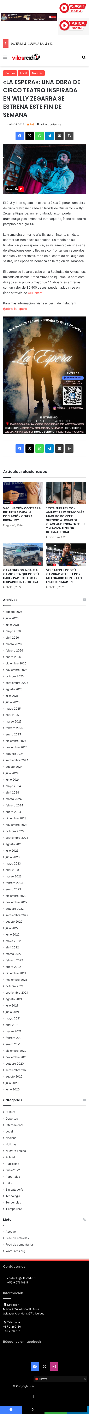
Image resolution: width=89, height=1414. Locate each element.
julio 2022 (12, 928)
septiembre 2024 (17, 760)
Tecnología (13, 1196)
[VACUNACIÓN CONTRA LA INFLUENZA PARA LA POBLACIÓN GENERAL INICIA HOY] (23, 493)
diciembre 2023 (16, 818)
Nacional (11, 1138)
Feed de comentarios (20, 1244)
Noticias (37, 73)
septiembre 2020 (17, 1070)
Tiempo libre (14, 1209)
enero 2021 (13, 1044)
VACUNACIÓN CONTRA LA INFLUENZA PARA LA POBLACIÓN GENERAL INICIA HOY (22, 514)
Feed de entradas (17, 1238)
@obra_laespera (15, 309)
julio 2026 (12, 618)
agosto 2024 (14, 766)
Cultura (10, 73)
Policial (10, 1157)
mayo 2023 (13, 863)
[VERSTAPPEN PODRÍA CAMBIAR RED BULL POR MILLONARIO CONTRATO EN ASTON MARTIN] (66, 554)
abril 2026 (12, 637)
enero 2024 (13, 812)
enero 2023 (13, 889)
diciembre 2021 (16, 973)
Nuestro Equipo (16, 1150)
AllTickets (35, 293)
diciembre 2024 (16, 741)
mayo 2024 (13, 786)
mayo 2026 (13, 631)
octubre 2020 (15, 1063)
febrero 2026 (14, 650)
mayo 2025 (13, 708)
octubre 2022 (15, 908)
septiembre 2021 (17, 992)
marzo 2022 (14, 954)
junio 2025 (12, 702)
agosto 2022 (14, 921)
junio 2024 (13, 779)
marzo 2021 (13, 1031)
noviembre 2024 (17, 747)
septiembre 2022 (17, 915)
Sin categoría (14, 1189)
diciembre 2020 (16, 1050)
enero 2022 (13, 966)
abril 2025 (12, 715)
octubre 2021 (14, 986)
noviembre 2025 (16, 669)
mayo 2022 (13, 941)
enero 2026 (13, 657)
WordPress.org (15, 1251)
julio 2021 (12, 1005)
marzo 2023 (14, 876)
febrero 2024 (14, 805)
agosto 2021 (14, 999)
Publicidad (12, 1163)
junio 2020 (13, 1089)
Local (23, 73)
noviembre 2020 (17, 1057)
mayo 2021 (13, 1018)
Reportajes (13, 1176)
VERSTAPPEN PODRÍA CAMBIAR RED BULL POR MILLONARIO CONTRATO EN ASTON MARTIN (64, 576)
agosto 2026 (14, 611)
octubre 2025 (15, 676)
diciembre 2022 (16, 895)
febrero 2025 (14, 728)
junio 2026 (13, 624)
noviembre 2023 (17, 824)
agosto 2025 (14, 689)
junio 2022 (12, 934)
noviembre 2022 (16, 902)
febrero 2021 (14, 1037)
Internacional (14, 1125)
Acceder (11, 1231)
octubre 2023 (15, 831)
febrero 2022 (14, 960)
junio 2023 (13, 857)
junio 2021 (12, 1012)
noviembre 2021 (16, 979)
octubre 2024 (15, 753)
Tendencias (13, 1202)
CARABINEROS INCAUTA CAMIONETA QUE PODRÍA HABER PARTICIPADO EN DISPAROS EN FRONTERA (21, 576)
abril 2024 (12, 792)
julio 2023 (12, 850)
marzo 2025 (14, 721)
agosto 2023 (14, 844)
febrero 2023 (14, 883)
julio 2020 (12, 1083)
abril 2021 (12, 1025)
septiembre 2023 (17, 837)
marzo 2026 (14, 644)
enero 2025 (13, 734)
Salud (9, 1183)
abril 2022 (12, 947)
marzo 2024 (14, 799)
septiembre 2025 (17, 682)
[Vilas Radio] (25, 57)
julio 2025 (12, 695)
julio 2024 (12, 773)
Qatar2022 (13, 1170)
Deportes (12, 1118)
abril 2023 (12, 870)
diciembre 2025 (16, 663)
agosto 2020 (14, 1076)
